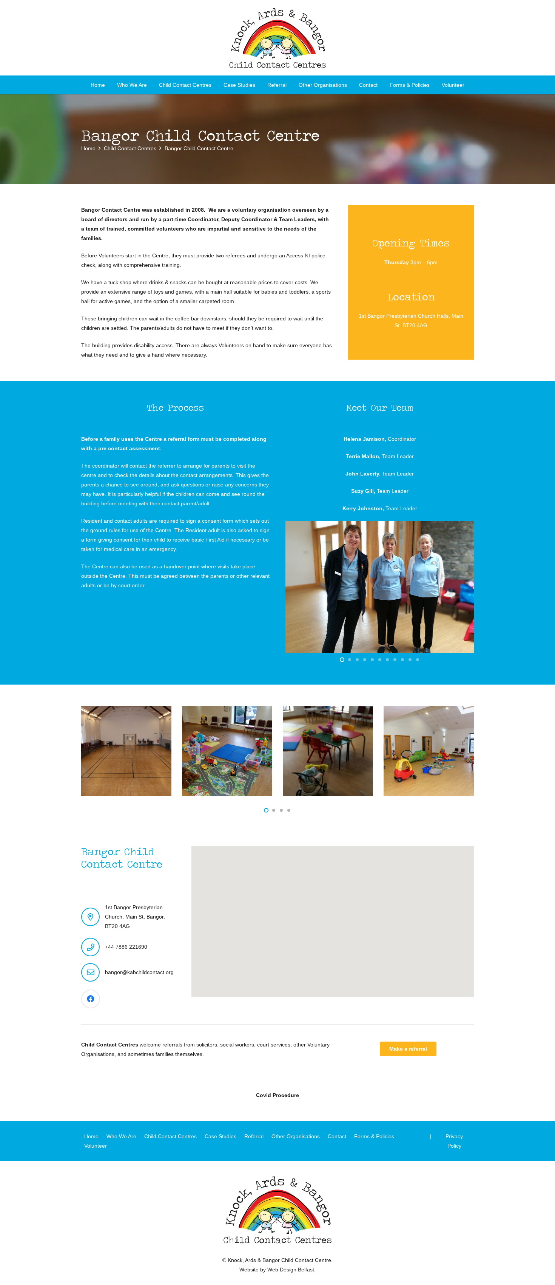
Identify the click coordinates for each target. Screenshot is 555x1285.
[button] (216, 85)
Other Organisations (295, 1136)
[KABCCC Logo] (277, 38)
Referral (254, 1136)
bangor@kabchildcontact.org (139, 972)
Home (91, 1136)
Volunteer (95, 1146)
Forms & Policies (374, 1136)
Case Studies (220, 1136)
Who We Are (121, 1136)
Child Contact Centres (170, 1136)
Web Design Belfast (290, 1270)
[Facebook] (90, 999)
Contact (337, 1136)
